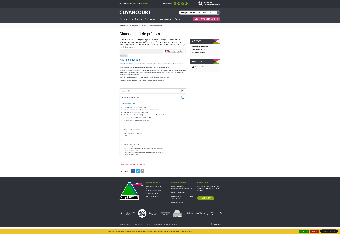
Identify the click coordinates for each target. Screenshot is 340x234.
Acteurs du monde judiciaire (131, 129)
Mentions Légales (125, 224)
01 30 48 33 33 (135, 3)
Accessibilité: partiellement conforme (166, 224)
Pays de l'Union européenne (132, 144)
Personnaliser (329, 231)
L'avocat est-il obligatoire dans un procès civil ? (137, 120)
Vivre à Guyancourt (136, 19)
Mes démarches (150, 19)
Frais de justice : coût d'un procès (133, 133)
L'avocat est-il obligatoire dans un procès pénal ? (137, 117)
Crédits (148, 224)
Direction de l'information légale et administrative (133, 164)
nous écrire (144, 3)
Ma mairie (123, 19)
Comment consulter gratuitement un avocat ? (136, 112)
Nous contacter (205, 198)
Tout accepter (304, 231)
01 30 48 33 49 (153, 196)
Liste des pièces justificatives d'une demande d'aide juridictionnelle (142, 148)
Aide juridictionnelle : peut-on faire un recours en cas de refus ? (141, 109)
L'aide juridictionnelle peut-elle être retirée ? (136, 107)
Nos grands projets (165, 19)
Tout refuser (314, 231)
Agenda (177, 19)
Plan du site (138, 224)
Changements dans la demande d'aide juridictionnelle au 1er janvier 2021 (144, 152)
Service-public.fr (205, 68)
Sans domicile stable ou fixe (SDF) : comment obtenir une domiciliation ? (144, 115)
